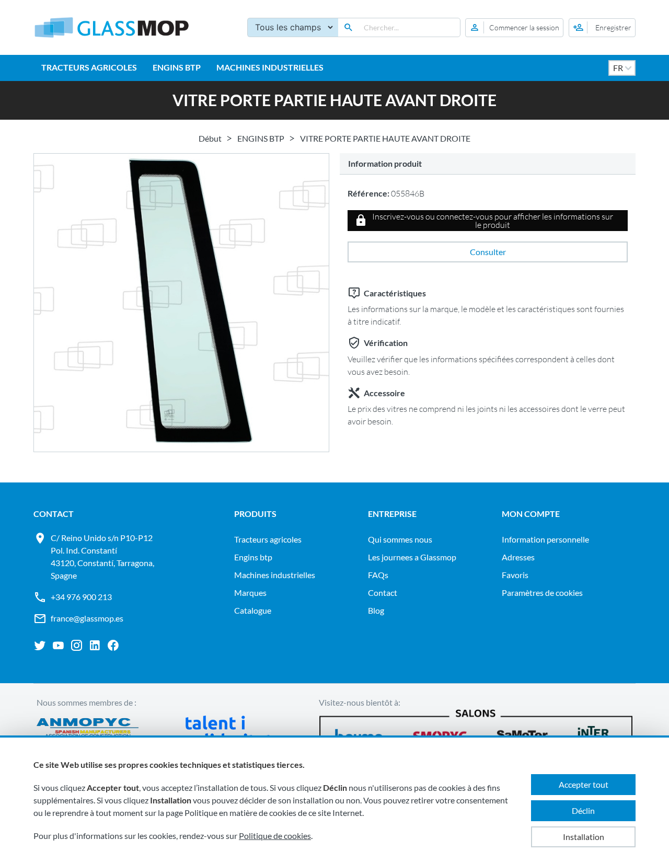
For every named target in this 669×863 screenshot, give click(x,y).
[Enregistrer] (602, 28)
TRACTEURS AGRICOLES (89, 67)
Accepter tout (583, 784)
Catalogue (252, 610)
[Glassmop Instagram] (76, 645)
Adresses (518, 557)
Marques (250, 592)
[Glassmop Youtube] (58, 645)
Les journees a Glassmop (412, 557)
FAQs (378, 575)
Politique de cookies (275, 836)
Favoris (515, 575)
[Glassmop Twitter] (40, 645)
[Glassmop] (111, 27)
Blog (376, 610)
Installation (583, 837)
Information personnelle (545, 539)
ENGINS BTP (177, 67)
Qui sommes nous (400, 539)
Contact (382, 592)
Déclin (583, 810)
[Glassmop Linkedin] (94, 645)
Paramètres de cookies (542, 592)
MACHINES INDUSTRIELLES (270, 67)
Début (210, 138)
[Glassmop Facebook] (113, 645)
